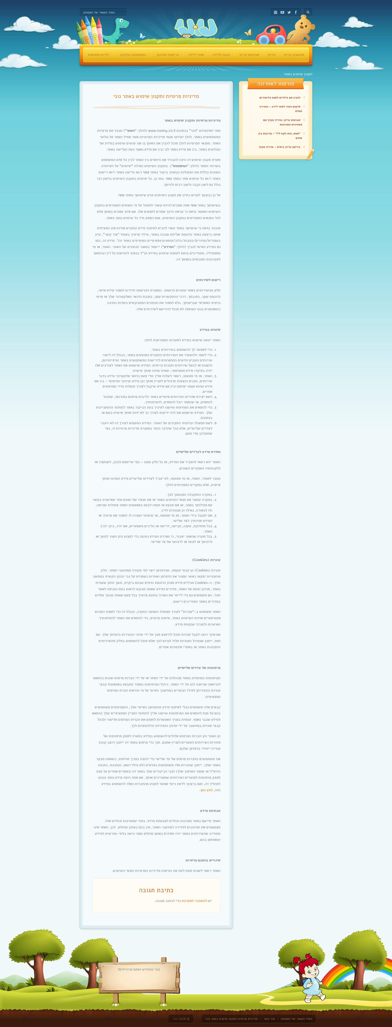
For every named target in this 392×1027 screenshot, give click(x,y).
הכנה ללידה (221, 54)
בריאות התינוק (168, 54)
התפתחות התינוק (133, 54)
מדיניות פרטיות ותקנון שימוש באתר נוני (231, 1019)
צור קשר (269, 1019)
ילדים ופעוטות (98, 54)
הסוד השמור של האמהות (99, 12)
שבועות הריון (249, 54)
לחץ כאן (206, 790)
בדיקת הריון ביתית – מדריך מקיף (279, 147)
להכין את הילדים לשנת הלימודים (279, 98)
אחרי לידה (196, 54)
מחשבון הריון (294, 54)
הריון (271, 54)
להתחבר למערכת (194, 900)
